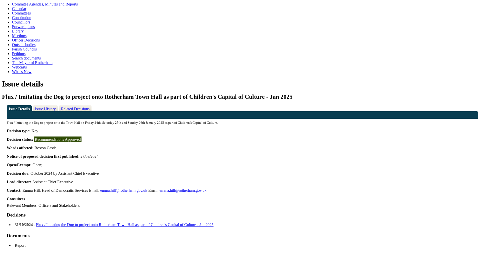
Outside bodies (24, 44)
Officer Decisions (26, 40)
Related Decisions (75, 109)
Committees (21, 13)
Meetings (19, 36)
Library (18, 31)
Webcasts (19, 67)
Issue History (45, 109)
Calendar (19, 8)
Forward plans (23, 26)
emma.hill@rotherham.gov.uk (123, 190)
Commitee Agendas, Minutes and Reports (45, 4)
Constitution (21, 18)
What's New (22, 72)
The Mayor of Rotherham (32, 62)
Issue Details (19, 109)
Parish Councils (24, 49)
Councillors (21, 22)
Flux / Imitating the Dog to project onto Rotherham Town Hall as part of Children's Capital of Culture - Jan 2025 (125, 224)
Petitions (19, 54)
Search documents (26, 58)
